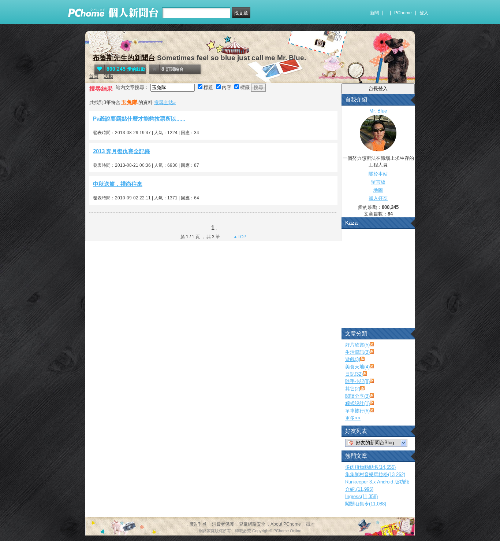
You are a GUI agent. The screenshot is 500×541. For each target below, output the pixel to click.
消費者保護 (223, 524)
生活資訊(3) (357, 352)
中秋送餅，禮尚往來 (117, 184)
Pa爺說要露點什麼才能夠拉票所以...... (139, 118)
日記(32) (354, 374)
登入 (423, 12)
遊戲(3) (352, 359)
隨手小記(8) (357, 381)
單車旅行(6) (357, 410)
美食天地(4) (357, 366)
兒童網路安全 (252, 524)
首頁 (93, 76)
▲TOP (239, 236)
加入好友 (378, 198)
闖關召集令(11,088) (365, 504)
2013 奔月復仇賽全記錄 (121, 151)
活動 (108, 76)
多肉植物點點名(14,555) (370, 467)
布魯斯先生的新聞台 (124, 58)
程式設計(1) (357, 403)
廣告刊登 (198, 524)
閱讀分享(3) (357, 396)
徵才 (310, 524)
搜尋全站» (165, 102)
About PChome (285, 524)
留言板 (378, 182)
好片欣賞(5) (357, 344)
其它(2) (352, 388)
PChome (403, 12)
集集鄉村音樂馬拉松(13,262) (375, 474)
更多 (353, 418)
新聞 (374, 12)
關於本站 (378, 174)
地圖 (378, 190)
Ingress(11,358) (361, 496)
